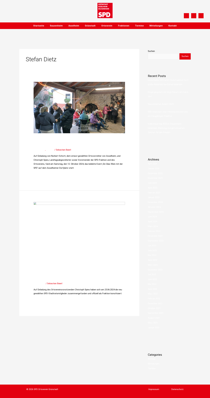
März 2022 (153, 293)
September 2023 (155, 240)
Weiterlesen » (40, 174)
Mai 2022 (152, 284)
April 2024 (152, 221)
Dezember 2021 (155, 303)
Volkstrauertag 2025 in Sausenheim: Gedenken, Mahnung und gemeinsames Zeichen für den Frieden (166, 128)
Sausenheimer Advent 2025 (161, 104)
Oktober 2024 (154, 207)
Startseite (38, 25)
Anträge (151, 359)
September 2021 (155, 313)
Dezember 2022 (155, 269)
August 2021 (154, 318)
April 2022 (152, 289)
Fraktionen (123, 25)
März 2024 (153, 226)
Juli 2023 (152, 245)
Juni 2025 (152, 183)
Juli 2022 (152, 274)
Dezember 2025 (155, 173)
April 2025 (152, 188)
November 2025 (155, 178)
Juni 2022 (152, 279)
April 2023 (152, 260)
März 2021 (153, 322)
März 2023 (153, 265)
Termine (139, 25)
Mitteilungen (156, 25)
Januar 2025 (153, 197)
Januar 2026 (153, 168)
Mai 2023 (152, 255)
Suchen (151, 51)
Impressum (153, 389)
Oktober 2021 (154, 308)
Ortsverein (106, 25)
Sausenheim (56, 25)
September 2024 (155, 212)
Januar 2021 (153, 327)
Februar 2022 (154, 298)
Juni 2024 (152, 216)
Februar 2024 (154, 231)
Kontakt (172, 25)
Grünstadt (90, 25)
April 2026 (152, 163)
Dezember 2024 (155, 202)
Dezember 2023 (155, 236)
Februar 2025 (154, 192)
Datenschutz (177, 389)
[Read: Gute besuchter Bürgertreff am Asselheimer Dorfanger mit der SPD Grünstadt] (79, 107)
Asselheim (73, 25)
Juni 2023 (152, 250)
